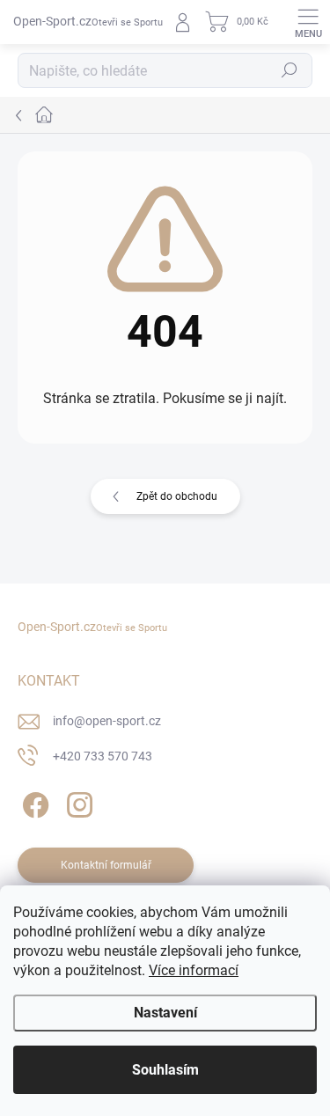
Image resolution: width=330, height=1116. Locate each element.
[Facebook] (33, 802)
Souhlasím (165, 1069)
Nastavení (165, 1012)
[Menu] (308, 22)
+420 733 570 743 (102, 756)
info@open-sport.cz (107, 721)
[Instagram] (77, 802)
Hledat (289, 70)
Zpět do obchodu (176, 496)
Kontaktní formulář (106, 865)
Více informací (193, 970)
